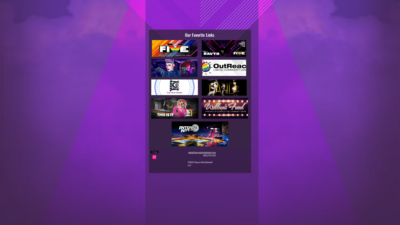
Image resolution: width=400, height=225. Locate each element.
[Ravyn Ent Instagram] (154, 157)
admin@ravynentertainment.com (202, 152)
